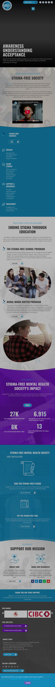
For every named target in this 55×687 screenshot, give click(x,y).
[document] (27, 343)
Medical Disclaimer (34, 679)
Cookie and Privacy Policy (18, 679)
